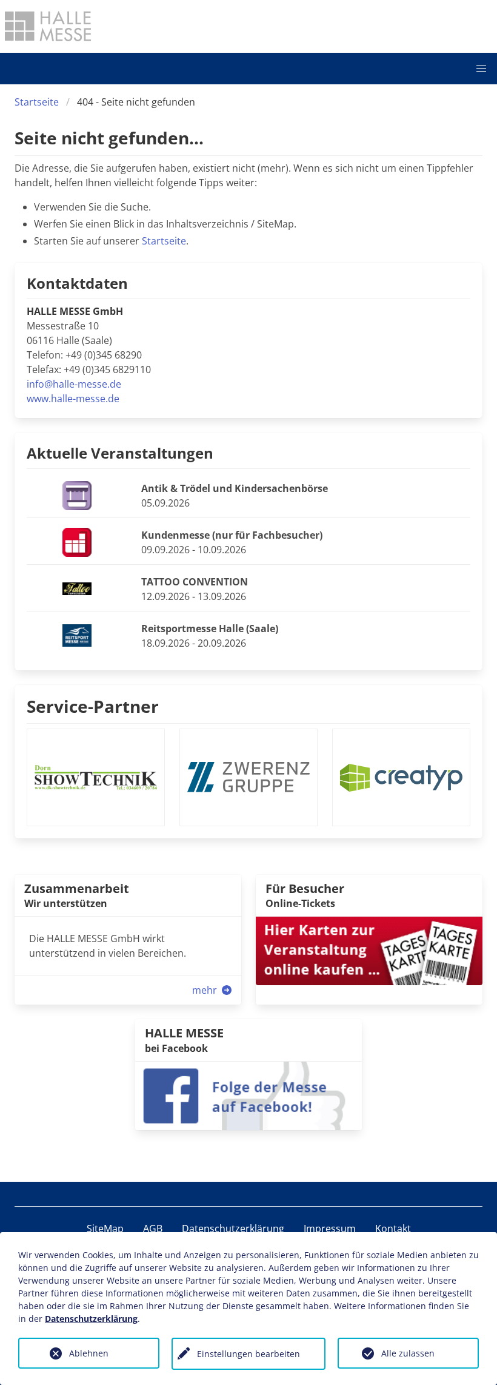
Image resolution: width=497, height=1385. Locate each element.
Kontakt (393, 1228)
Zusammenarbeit (76, 888)
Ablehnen (88, 1353)
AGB (152, 1228)
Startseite (37, 102)
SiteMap (105, 1228)
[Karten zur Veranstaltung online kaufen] (369, 950)
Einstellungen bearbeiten (248, 1354)
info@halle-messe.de (74, 384)
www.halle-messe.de (73, 398)
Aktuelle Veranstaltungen (120, 453)
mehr (205, 990)
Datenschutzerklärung (233, 1228)
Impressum (330, 1228)
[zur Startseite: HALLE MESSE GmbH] (48, 26)
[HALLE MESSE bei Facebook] (248, 1094)
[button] (481, 68)
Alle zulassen (408, 1353)
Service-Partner (93, 706)
